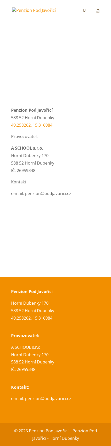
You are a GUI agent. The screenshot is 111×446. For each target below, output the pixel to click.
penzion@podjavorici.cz (48, 398)
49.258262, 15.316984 (31, 125)
